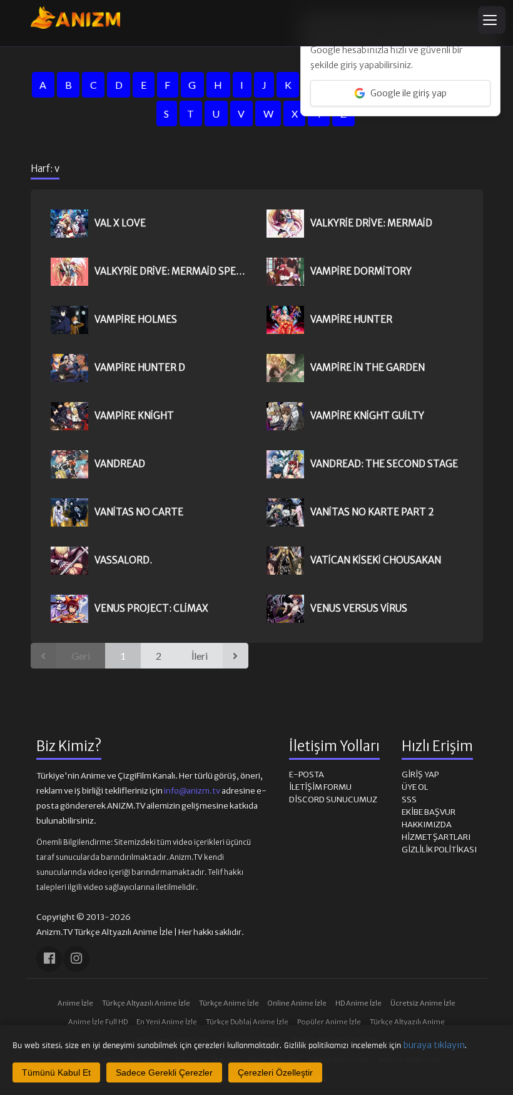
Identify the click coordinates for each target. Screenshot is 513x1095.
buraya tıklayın (434, 1045)
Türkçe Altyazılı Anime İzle (146, 1003)
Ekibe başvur (428, 812)
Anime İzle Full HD (98, 1021)
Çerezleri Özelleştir (275, 1072)
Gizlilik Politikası (439, 849)
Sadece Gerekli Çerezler (164, 1072)
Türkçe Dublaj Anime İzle (247, 1021)
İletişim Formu (320, 787)
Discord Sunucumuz (333, 799)
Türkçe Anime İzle (229, 1003)
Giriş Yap (420, 774)
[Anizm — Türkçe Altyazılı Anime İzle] (76, 17)
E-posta (306, 774)
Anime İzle (75, 1003)
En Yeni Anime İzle (166, 1021)
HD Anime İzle (358, 1003)
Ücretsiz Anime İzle (422, 1003)
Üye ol (415, 787)
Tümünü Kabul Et (56, 1072)
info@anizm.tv (192, 790)
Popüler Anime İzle (329, 1021)
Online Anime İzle (297, 1003)
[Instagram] (76, 959)
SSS (409, 799)
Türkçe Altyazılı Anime (407, 1021)
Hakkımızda (427, 824)
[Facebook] (49, 959)
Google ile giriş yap (408, 93)
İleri (199, 656)
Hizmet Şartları (436, 837)
